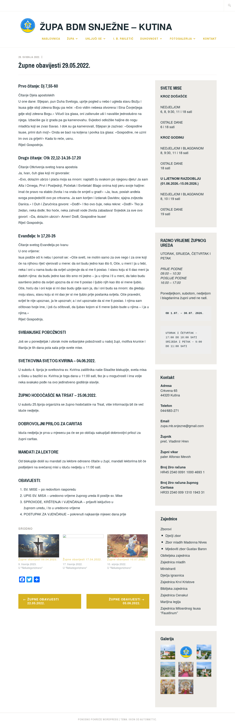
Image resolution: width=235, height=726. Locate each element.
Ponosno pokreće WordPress (98, 719)
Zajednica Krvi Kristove (177, 581)
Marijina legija (170, 601)
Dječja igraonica (172, 575)
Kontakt (210, 39)
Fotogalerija (181, 39)
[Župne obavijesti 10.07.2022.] (127, 546)
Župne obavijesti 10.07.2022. (126, 559)
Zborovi (165, 528)
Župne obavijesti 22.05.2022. (43, 601)
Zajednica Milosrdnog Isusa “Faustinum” (180, 610)
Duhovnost (149, 39)
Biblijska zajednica (173, 588)
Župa (70, 39)
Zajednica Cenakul (174, 595)
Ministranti (168, 568)
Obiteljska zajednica (175, 555)
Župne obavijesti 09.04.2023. (37, 559)
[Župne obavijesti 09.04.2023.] (38, 546)
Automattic (148, 719)
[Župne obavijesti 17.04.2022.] (83, 546)
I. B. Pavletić (123, 39)
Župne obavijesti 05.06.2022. (124, 601)
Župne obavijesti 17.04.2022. (82, 559)
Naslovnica (51, 39)
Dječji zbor (173, 535)
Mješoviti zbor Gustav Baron (186, 548)
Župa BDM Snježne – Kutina (106, 26)
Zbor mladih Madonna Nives (186, 542)
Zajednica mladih (172, 561)
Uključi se (93, 39)
